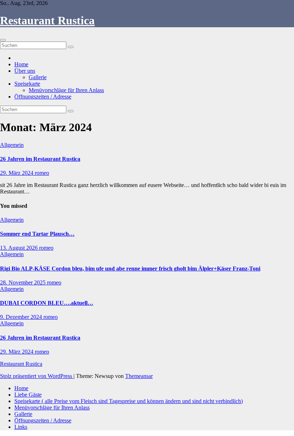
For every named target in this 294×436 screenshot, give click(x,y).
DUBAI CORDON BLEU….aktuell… (46, 303)
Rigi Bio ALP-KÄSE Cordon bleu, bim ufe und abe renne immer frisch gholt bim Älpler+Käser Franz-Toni (130, 268)
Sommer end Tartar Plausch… (37, 234)
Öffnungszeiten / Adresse (42, 97)
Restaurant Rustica (47, 20)
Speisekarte (27, 84)
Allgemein (12, 145)
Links (20, 427)
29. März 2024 (17, 173)
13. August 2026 (19, 248)
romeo (42, 173)
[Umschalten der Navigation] (3, 40)
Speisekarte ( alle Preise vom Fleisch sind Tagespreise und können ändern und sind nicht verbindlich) (128, 401)
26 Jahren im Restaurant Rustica (40, 159)
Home (21, 64)
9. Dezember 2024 (21, 317)
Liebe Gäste (28, 395)
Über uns (24, 71)
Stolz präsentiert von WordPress (37, 376)
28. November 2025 (23, 282)
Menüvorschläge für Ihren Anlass (66, 90)
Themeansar (139, 376)
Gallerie (38, 77)
